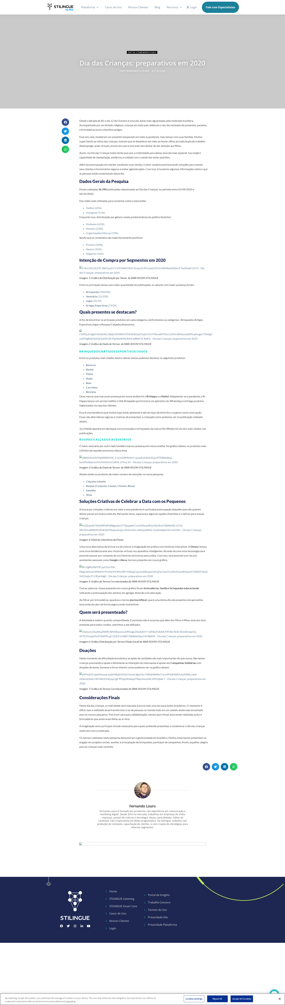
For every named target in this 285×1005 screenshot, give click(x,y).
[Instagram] (75, 926)
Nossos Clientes (138, 7)
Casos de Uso (113, 7)
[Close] (279, 998)
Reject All (217, 998)
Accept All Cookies (241, 998)
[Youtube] (89, 926)
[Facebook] (61, 926)
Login (193, 7)
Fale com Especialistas (220, 7)
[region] (142, 999)
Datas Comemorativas (142, 52)
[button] (65, 122)
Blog (157, 7)
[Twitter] (68, 926)
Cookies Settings (194, 998)
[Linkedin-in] (82, 926)
